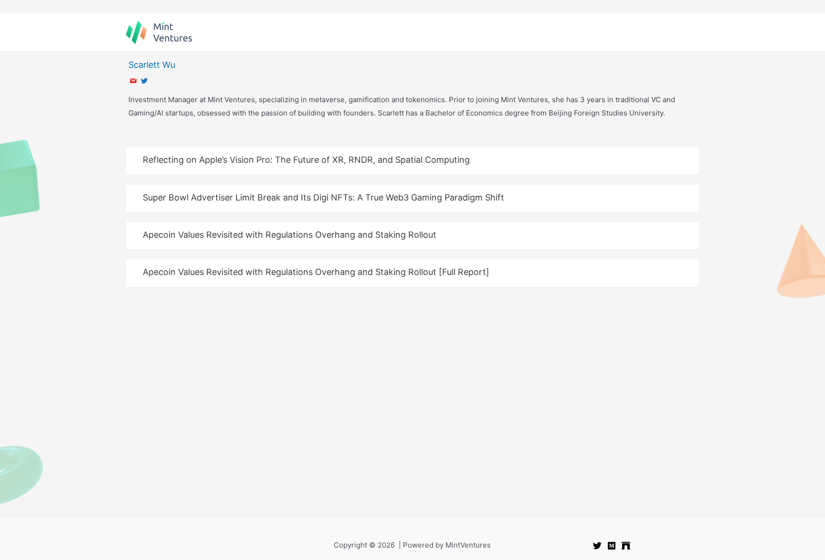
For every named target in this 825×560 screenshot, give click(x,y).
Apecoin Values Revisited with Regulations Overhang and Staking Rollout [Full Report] (316, 272)
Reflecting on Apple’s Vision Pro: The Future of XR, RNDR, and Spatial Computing (306, 160)
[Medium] (611, 545)
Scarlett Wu (151, 65)
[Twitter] (597, 545)
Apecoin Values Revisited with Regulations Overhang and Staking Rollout (289, 235)
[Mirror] (626, 545)
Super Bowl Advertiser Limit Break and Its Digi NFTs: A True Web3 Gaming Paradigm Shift (323, 197)
